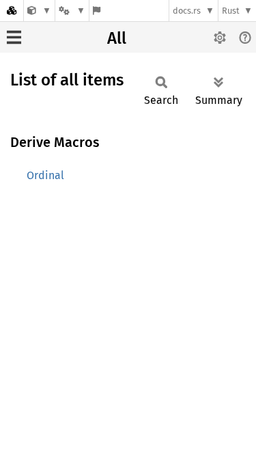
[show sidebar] (14, 37)
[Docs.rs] (11, 10)
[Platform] (71, 10)
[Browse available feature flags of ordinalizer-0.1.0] (96, 10)
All (116, 38)
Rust (231, 10)
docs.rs (187, 10)
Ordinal (45, 175)
